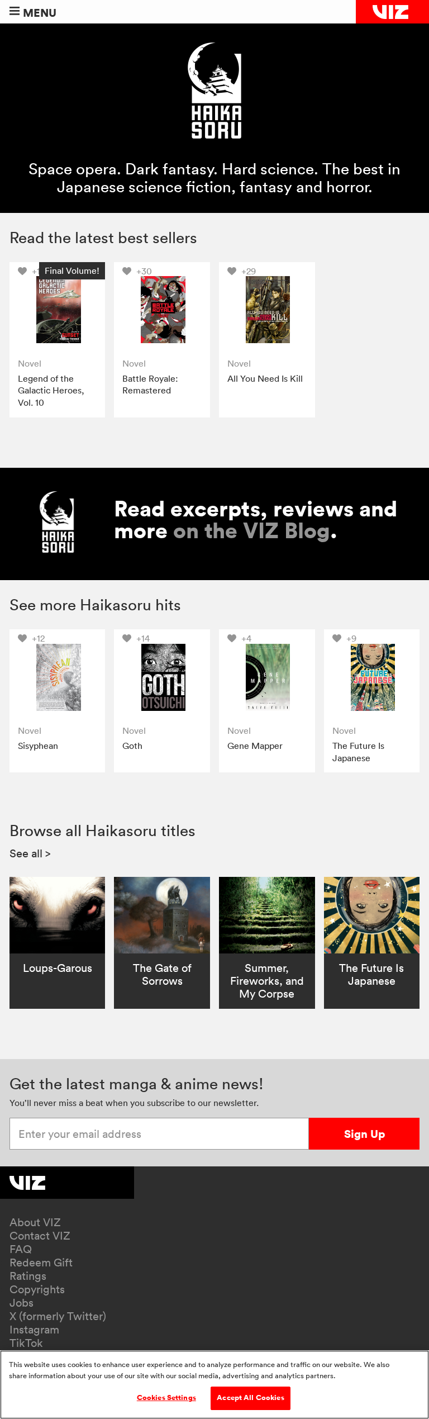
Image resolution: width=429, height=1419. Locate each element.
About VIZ (35, 1222)
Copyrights (37, 1289)
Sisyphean (38, 745)
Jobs (21, 1302)
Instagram (34, 1329)
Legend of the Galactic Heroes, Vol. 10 (51, 390)
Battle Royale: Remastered (150, 384)
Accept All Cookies (250, 1398)
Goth (132, 745)
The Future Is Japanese (358, 751)
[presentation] (57, 310)
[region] (214, 1384)
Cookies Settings (166, 1398)
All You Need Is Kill (265, 378)
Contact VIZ (39, 1235)
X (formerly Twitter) (57, 1316)
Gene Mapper (255, 745)
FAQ (20, 1249)
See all (30, 853)
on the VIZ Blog (251, 530)
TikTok (26, 1343)
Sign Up (364, 1133)
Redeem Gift (41, 1262)
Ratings (27, 1276)
